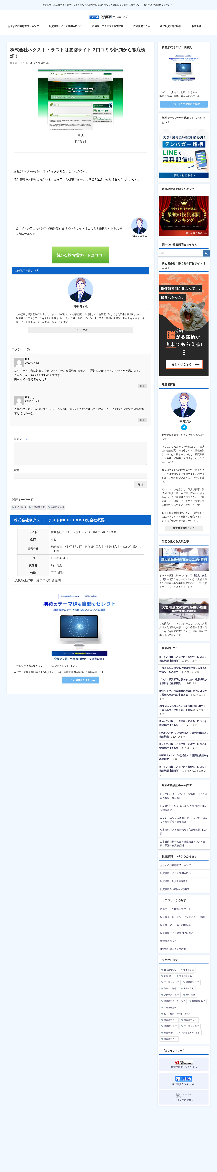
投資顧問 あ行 (198, 1001)
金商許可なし (170, 970)
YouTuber (190, 995)
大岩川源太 (188, 989)
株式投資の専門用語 (171, 26)
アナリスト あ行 (191, 1026)
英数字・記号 (170, 989)
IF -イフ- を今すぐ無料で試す (184, 104)
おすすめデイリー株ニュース (177, 1014)
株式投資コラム (141, 26)
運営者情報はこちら (184, 528)
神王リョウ (169, 1033)
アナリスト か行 (171, 982)
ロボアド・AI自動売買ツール (175, 909)
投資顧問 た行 (170, 1020)
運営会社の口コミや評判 (173, 949)
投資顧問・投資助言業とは (174, 881)
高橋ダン (168, 976)
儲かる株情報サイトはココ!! (80, 255)
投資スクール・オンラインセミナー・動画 (182, 917)
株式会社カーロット (190, 1033)
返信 (142, 386)
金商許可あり (57, 507)
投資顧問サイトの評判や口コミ (65, 26)
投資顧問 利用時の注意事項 (174, 889)
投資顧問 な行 (192, 982)
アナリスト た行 (171, 995)
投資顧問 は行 (190, 1020)
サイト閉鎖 (20, 507)
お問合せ (196, 26)
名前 (16, 470)
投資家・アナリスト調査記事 (107, 26)
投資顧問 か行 (38, 507)
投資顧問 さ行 (170, 1039)
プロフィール (80, 330)
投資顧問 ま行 (170, 1026)
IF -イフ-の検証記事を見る (80, 680)
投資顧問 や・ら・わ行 (174, 1001)
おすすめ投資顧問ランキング (23, 26)
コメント (21, 438)
